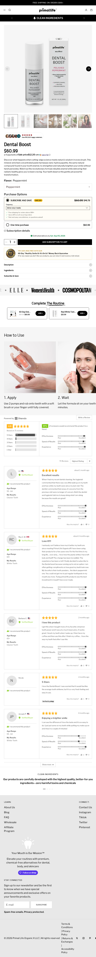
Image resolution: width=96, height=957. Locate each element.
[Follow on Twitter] (77, 938)
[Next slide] (88, 68)
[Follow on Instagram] (83, 938)
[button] (48, 155)
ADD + (40, 313)
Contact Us (85, 807)
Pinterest (84, 827)
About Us (9, 807)
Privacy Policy (65, 933)
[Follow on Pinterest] (90, 938)
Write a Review (84, 417)
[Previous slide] (7, 68)
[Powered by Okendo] (15, 418)
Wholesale (10, 822)
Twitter (83, 822)
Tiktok (82, 817)
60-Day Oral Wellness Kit (24, 312)
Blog (6, 812)
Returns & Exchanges (67, 940)
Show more (46, 764)
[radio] (48, 208)
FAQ (6, 817)
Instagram (85, 812)
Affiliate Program (9, 829)
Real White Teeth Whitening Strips (68, 312)
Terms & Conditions (67, 926)
